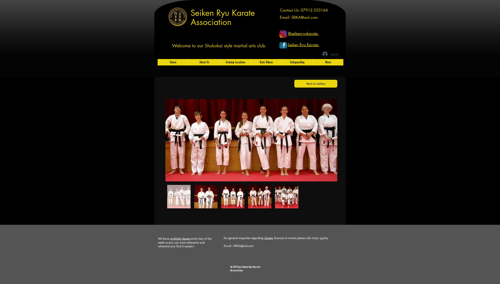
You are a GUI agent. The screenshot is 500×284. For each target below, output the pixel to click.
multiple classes (180, 238)
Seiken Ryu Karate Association (223, 17)
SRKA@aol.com (304, 17)
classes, (268, 238)
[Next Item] (330, 140)
